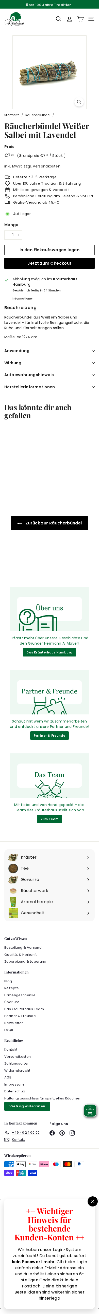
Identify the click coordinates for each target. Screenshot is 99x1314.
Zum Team (50, 819)
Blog (8, 981)
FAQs (8, 1029)
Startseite (12, 115)
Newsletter (13, 1023)
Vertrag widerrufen (27, 1106)
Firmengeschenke (20, 995)
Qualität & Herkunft (20, 954)
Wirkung (13, 363)
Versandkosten (46, 166)
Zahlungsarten (17, 1063)
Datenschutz (15, 1091)
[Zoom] (79, 102)
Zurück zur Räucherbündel (53, 523)
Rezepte (11, 988)
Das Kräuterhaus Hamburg (49, 652)
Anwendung (16, 350)
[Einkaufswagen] (80, 18)
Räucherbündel (38, 115)
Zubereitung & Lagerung (25, 961)
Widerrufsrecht (17, 1070)
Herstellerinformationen (29, 387)
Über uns (12, 1002)
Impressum (14, 1084)
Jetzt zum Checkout (49, 263)
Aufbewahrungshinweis (29, 374)
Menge (11, 224)
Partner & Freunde (49, 735)
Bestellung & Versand (23, 947)
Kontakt (10, 1049)
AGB (7, 1077)
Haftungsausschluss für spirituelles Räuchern (42, 1098)
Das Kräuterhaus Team (24, 1009)
